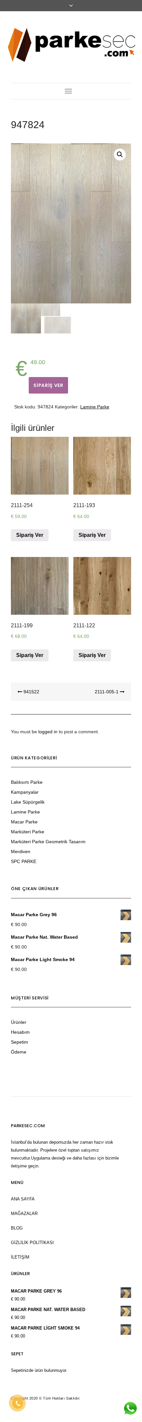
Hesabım (20, 1032)
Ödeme (18, 1052)
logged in (47, 731)
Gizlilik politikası (32, 1242)
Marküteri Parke (27, 831)
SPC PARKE (23, 861)
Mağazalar (24, 1213)
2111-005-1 (107, 691)
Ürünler (18, 1022)
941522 (30, 691)
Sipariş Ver (48, 385)
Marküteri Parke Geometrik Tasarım (48, 841)
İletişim (20, 1257)
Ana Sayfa (23, 1199)
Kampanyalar (25, 792)
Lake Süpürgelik (28, 802)
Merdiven (20, 851)
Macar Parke (24, 821)
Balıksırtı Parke (27, 782)
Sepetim (19, 1042)
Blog (17, 1228)
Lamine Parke (94, 406)
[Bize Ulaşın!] (130, 1408)
